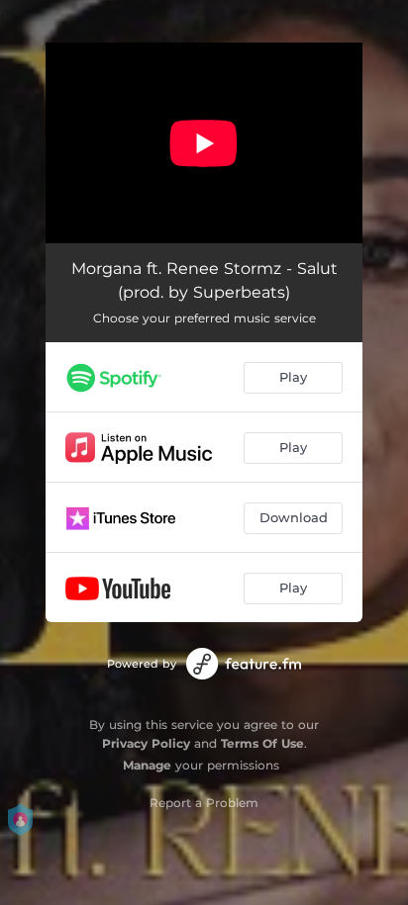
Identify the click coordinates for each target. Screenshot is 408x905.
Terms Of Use (262, 743)
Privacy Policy (146, 743)
